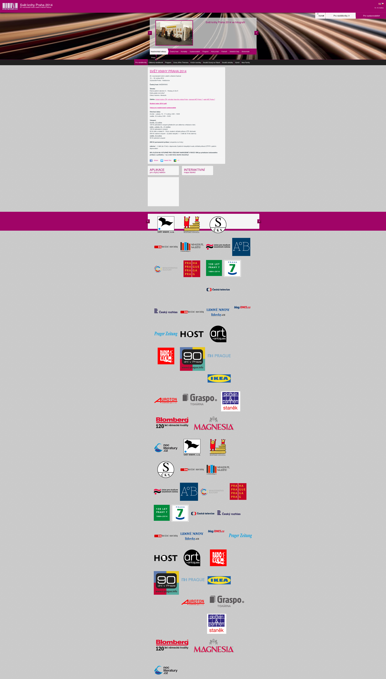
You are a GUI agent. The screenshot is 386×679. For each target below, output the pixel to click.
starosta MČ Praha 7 (196, 99)
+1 (178, 160)
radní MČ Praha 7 (209, 99)
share (156, 160)
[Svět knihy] (320, 16)
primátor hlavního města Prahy (178, 99)
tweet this (168, 160)
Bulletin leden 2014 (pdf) (158, 103)
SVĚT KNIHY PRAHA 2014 (168, 71)
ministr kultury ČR (161, 99)
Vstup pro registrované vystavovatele (163, 107)
